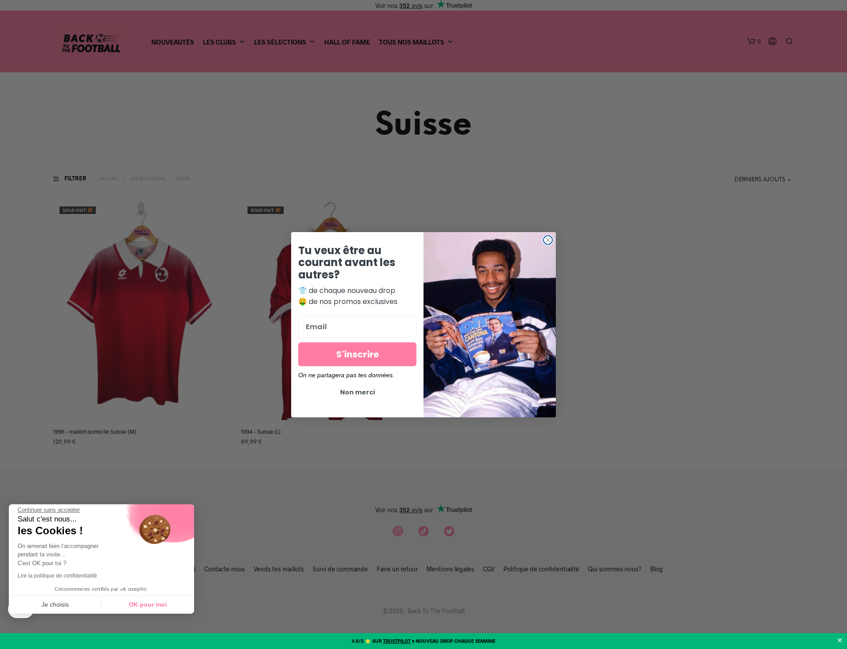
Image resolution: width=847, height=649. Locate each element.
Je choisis (55, 604)
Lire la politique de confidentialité (57, 576)
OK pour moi (148, 604)
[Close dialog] (547, 240)
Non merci (357, 392)
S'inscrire (357, 354)
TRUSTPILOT (397, 641)
